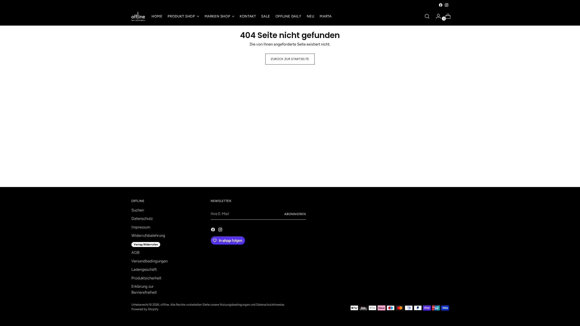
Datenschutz (142, 218)
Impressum (140, 227)
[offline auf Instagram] (447, 5)
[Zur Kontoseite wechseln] (436, 16)
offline (164, 304)
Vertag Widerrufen (146, 244)
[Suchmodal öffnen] (427, 16)
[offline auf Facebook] (441, 5)
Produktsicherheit (146, 278)
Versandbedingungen (149, 261)
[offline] (138, 16)
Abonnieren (295, 214)
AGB (135, 252)
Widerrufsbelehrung (148, 235)
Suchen (137, 210)
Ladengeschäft (144, 269)
